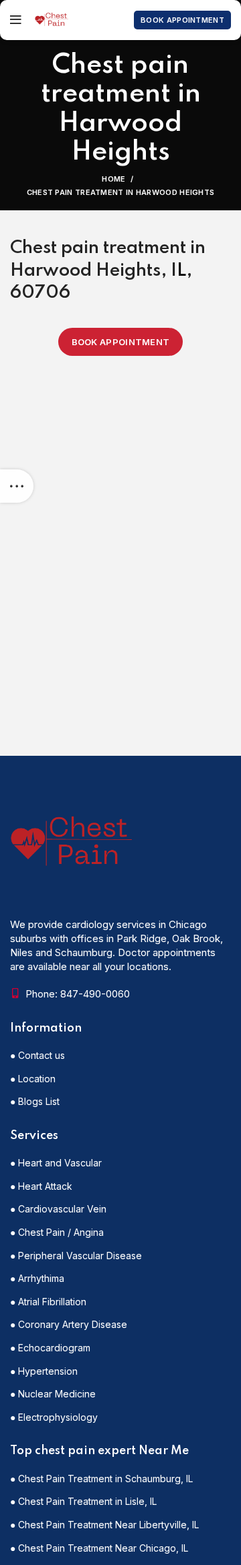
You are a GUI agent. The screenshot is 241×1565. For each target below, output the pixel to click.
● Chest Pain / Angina (57, 1232)
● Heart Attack (41, 1186)
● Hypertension (44, 1371)
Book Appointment (182, 20)
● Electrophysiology (54, 1417)
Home (113, 179)
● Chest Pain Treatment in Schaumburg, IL (101, 1478)
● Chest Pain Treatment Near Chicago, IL (99, 1548)
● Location (33, 1078)
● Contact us (37, 1055)
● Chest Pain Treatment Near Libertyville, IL (104, 1524)
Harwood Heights (85, 271)
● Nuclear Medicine (53, 1393)
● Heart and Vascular (56, 1162)
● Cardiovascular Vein (58, 1208)
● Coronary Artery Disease (68, 1324)
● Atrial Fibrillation (48, 1301)
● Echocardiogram (50, 1347)
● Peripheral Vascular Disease (76, 1255)
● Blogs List (35, 1101)
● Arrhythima (37, 1278)
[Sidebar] (16, 486)
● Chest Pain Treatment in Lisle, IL (83, 1501)
